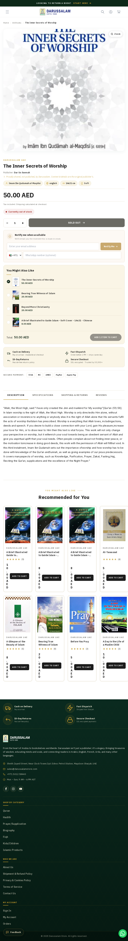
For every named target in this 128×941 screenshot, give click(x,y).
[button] (7, 12)
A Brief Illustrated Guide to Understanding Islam (16, 557)
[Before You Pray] (82, 614)
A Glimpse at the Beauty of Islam (15, 643)
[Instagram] (13, 789)
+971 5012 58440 (16, 774)
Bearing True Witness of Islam (48, 643)
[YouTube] (21, 789)
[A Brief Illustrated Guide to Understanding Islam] (18, 525)
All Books (16, 22)
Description (15, 395)
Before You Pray (80, 641)
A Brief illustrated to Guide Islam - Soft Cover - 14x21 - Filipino (82, 557)
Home (6, 22)
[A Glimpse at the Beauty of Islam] (18, 614)
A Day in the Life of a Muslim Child (113, 643)
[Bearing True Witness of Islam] (50, 614)
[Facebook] (6, 789)
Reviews (101, 395)
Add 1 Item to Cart (105, 337)
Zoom (117, 34)
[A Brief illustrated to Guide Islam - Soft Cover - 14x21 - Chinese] (50, 525)
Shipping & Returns (74, 395)
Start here (82, 3)
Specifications (42, 395)
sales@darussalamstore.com (22, 769)
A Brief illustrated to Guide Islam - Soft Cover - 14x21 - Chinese (49, 557)
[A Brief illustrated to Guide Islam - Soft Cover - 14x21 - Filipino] (82, 525)
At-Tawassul (110, 552)
